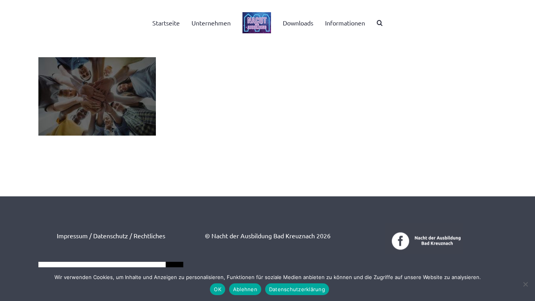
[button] (370, 22)
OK (217, 289)
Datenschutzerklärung (297, 289)
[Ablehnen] (525, 284)
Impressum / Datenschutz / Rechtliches (111, 235)
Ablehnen (245, 289)
